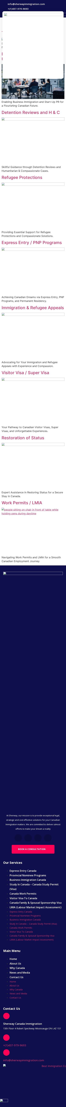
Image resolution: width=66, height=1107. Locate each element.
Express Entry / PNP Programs (32, 242)
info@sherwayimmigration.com (23, 1060)
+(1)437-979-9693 (14, 1045)
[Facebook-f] (18, 838)
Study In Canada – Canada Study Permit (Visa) (34, 887)
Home (13, 959)
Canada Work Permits (23, 893)
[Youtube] (48, 838)
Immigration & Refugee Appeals (33, 307)
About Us (15, 963)
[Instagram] (28, 838)
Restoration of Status (23, 437)
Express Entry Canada (23, 871)
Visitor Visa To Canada (23, 898)
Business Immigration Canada (28, 880)
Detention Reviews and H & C (31, 112)
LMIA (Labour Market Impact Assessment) (36, 907)
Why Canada (17, 968)
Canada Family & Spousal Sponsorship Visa (36, 902)
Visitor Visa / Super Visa (25, 372)
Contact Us (16, 977)
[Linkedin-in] (38, 838)
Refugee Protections (22, 177)
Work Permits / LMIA (22, 502)
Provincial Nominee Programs (28, 875)
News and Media (20, 972)
